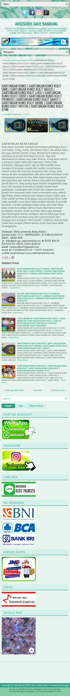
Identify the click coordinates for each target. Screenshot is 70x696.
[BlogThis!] (6, 257)
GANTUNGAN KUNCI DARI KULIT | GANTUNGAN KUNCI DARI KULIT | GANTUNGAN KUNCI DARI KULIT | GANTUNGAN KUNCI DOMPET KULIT (42, 368)
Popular (8, 406)
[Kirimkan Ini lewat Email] (3, 257)
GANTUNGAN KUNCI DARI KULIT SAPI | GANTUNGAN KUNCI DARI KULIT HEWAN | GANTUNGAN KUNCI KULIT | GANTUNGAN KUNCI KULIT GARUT (42, 345)
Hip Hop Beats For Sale (51, 691)
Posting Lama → (59, 390)
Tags (21, 406)
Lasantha (56, 689)
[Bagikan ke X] (9, 257)
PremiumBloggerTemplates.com (24, 691)
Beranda (37, 390)
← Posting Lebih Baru (13, 390)
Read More (15, 288)
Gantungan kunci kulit (21, 60)
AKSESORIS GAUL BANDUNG (36, 24)
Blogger (65, 685)
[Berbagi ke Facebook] (13, 257)
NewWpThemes (26, 689)
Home (6, 60)
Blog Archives (36, 406)
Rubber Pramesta (13, 114)
